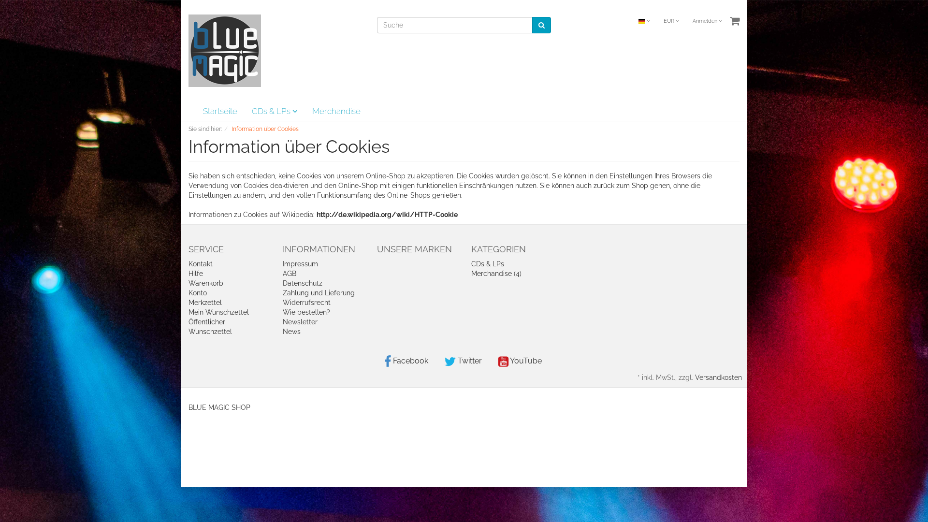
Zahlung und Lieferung (319, 293)
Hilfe (195, 273)
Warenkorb (205, 283)
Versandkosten (718, 377)
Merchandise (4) (496, 273)
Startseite (220, 111)
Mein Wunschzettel (218, 312)
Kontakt (200, 264)
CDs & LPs (272, 111)
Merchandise (336, 111)
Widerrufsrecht (307, 302)
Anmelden (706, 21)
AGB (289, 273)
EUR (670, 21)
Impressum (300, 264)
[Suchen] (541, 25)
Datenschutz (302, 283)
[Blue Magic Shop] (224, 50)
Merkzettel (205, 302)
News (292, 331)
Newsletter (300, 322)
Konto (197, 293)
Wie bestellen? (306, 312)
